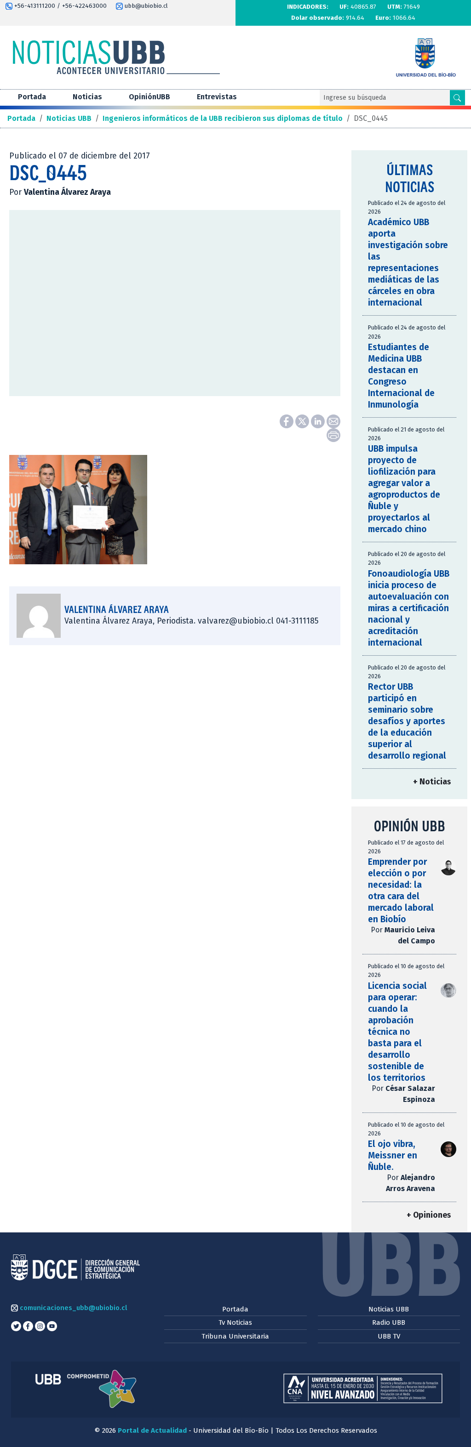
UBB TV (389, 1336)
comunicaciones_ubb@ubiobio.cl (72, 1308)
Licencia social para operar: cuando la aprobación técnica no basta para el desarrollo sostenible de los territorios (397, 1032)
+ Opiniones (429, 1215)
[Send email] (333, 420)
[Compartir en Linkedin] (319, 420)
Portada (32, 96)
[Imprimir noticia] (333, 434)
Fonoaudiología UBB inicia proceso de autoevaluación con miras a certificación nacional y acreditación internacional (408, 608)
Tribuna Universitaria (235, 1336)
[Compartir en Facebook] (287, 420)
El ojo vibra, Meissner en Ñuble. (392, 1155)
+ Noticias (432, 782)
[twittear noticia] (303, 420)
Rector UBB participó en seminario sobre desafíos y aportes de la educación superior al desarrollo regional (407, 721)
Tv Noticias (235, 1322)
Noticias (87, 96)
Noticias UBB (388, 1309)
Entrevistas (217, 96)
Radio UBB (388, 1322)
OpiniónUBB (149, 96)
